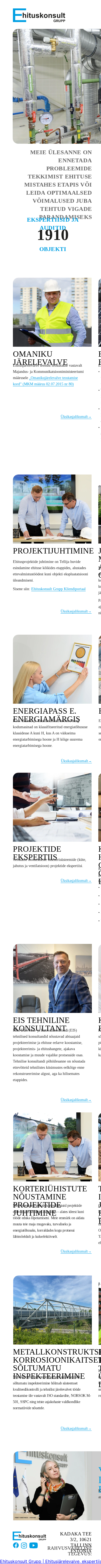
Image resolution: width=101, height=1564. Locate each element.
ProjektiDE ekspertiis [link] (37, 852)
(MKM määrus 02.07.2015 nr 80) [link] (48, 384)
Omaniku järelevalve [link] (40, 357)
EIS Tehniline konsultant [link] (41, 1024)
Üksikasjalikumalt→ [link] (76, 417)
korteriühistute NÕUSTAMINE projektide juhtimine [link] (50, 1200)
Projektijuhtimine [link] (53, 550)
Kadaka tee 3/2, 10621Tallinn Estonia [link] (76, 1542)
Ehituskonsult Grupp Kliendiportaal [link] (58, 589)
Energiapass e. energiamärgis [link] (46, 714)
